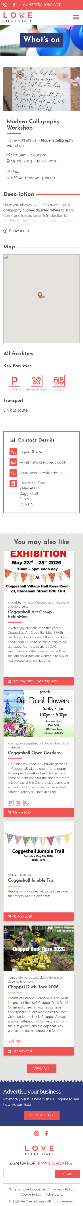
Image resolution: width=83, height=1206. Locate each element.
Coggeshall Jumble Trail (32, 880)
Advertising (54, 1194)
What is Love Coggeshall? (29, 1189)
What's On (28, 140)
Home (12, 140)
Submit (67, 1174)
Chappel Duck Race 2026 (33, 987)
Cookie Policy (31, 1194)
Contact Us (41, 1115)
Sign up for (40, 1163)
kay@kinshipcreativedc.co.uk (42, 462)
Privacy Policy (63, 1189)
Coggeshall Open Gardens (34, 753)
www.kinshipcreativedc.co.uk (42, 473)
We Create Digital (33, 1201)
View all (41, 1069)
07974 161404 (30, 452)
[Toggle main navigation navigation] (76, 17)
